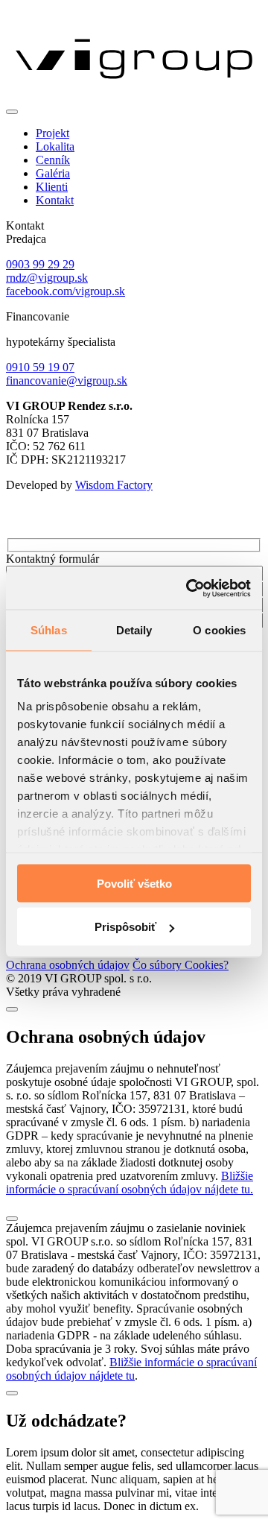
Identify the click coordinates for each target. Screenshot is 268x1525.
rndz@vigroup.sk (47, 277)
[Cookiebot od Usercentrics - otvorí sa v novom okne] (189, 589)
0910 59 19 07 (40, 367)
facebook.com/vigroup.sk (65, 291)
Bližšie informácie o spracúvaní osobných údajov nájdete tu (131, 1369)
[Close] (12, 1009)
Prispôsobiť (125, 927)
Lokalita (55, 146)
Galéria (53, 173)
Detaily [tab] (134, 629)
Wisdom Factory (114, 485)
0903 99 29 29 (40, 264)
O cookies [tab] (219, 629)
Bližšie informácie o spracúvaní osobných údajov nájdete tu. (129, 1182)
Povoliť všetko (134, 883)
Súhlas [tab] (49, 629)
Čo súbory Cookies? (181, 965)
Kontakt (55, 200)
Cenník (53, 160)
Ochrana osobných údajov (68, 965)
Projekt (52, 133)
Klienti (52, 186)
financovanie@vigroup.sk (66, 380)
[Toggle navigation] (12, 112)
